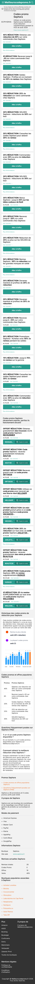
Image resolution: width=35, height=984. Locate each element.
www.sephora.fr (19, 854)
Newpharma (7, 902)
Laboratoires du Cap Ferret (13, 898)
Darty (3, 942)
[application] (17, 657)
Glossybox (7, 895)
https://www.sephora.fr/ (21, 30)
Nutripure (6, 905)
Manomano (5, 945)
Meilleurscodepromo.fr (18, 2)
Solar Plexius (8, 912)
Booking (4, 932)
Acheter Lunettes (9, 885)
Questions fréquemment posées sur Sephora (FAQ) (16, 789)
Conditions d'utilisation (5, 971)
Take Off (6, 915)
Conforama (5, 938)
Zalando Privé (6, 951)
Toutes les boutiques (9, 955)
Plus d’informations (8, 50)
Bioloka (6, 888)
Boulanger (5, 935)
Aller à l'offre (16, 46)
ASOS (3, 928)
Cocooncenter (8, 892)
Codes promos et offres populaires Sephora (16, 783)
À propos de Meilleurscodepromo (25, 926)
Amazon (4, 925)
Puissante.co (8, 908)
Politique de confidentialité (6, 966)
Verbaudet (5, 948)
